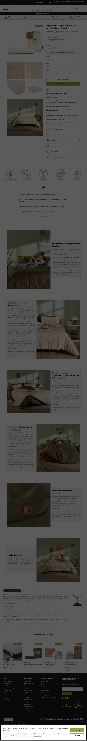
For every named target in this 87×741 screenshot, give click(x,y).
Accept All (77, 730)
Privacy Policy (37, 736)
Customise (77, 735)
